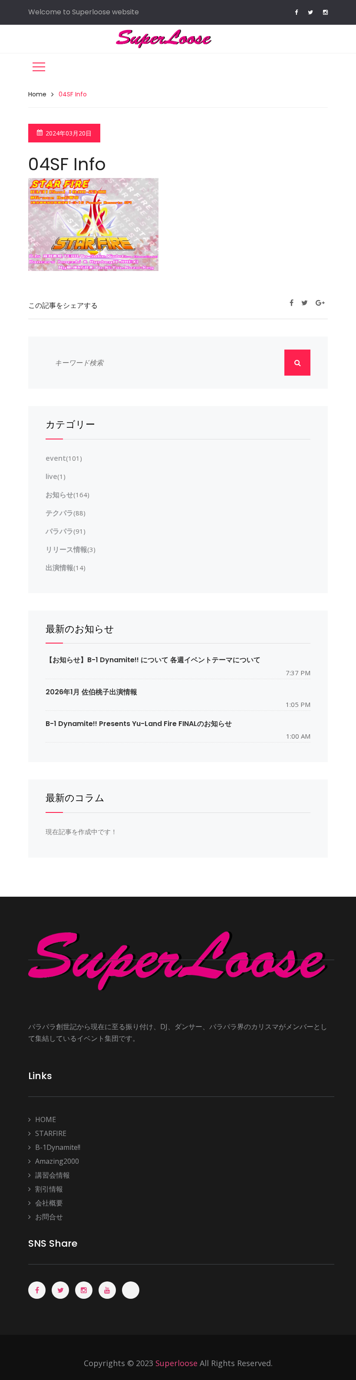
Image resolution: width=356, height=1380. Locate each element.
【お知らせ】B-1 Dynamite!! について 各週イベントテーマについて (153, 660)
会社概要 (49, 1203)
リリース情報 (66, 549)
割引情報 (49, 1189)
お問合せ (49, 1217)
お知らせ (59, 494)
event (56, 458)
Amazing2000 (57, 1161)
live (51, 476)
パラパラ (59, 531)
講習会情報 (52, 1175)
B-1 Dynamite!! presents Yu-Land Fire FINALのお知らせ (139, 724)
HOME (45, 1119)
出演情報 (59, 567)
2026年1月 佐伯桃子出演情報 (91, 692)
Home (37, 94)
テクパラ (59, 513)
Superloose (176, 1363)
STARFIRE (50, 1133)
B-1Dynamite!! (57, 1147)
